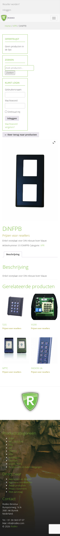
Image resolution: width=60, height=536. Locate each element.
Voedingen (14, 457)
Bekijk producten (17, 485)
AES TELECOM (16, 441)
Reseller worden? (11, 4)
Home (8, 25)
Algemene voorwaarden (20, 482)
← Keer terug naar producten (21, 134)
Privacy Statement (18, 488)
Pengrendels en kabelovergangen (25, 467)
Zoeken (10, 72)
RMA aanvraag (16, 491)
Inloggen (7, 9)
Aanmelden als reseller (20, 479)
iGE (10, 447)
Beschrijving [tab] (13, 254)
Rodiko (14, 526)
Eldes (11, 438)
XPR (15, 25)
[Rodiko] (7, 18)
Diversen (13, 460)
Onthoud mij (13, 111)
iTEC (11, 444)
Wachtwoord (11, 100)
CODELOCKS (15, 463)
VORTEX (13, 451)
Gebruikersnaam (13, 89)
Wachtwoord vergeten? (11, 125)
